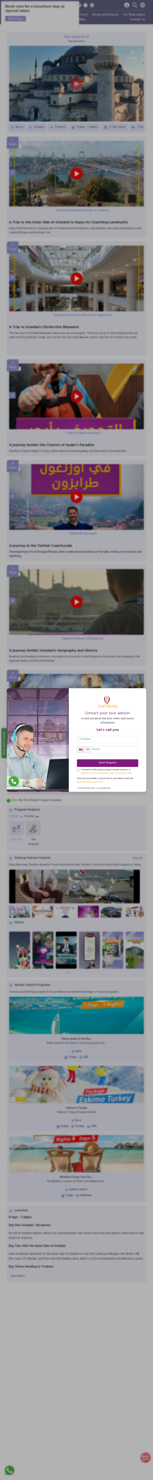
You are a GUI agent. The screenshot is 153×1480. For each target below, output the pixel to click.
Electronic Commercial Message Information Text (106, 773)
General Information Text (90, 782)
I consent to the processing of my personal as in (106, 772)
